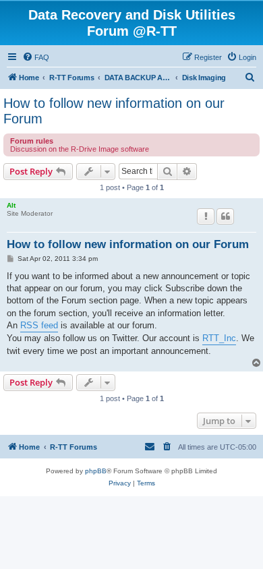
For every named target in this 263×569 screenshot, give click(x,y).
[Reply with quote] (225, 216)
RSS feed (39, 325)
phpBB (96, 471)
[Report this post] (205, 216)
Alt (11, 205)
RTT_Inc (219, 338)
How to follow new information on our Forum (114, 111)
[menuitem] (35, 57)
